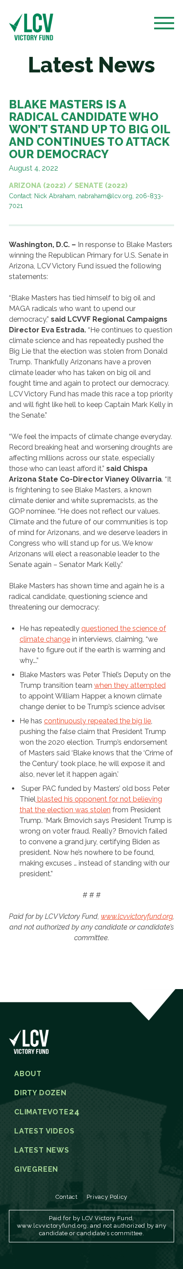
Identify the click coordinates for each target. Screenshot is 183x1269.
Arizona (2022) (37, 185)
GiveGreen (36, 1169)
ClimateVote (47, 1112)
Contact (67, 1196)
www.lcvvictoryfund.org (137, 916)
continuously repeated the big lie (97, 721)
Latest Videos (44, 1131)
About (28, 1074)
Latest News (41, 1150)
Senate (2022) (101, 185)
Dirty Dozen (40, 1093)
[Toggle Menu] (164, 26)
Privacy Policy (107, 1196)
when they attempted (130, 685)
